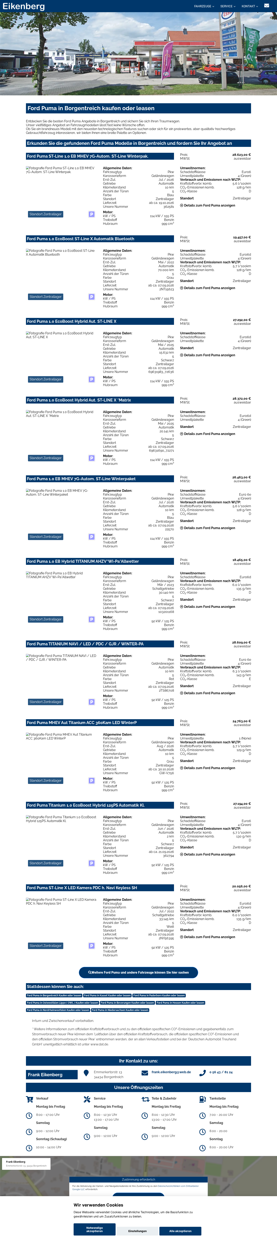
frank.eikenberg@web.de (171, 1072)
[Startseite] (23, 6)
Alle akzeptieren (180, 1231)
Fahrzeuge (202, 6)
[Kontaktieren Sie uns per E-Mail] (266, 6)
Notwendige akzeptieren (94, 1229)
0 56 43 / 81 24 (221, 1072)
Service (226, 6)
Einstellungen (137, 1231)
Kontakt (248, 6)
